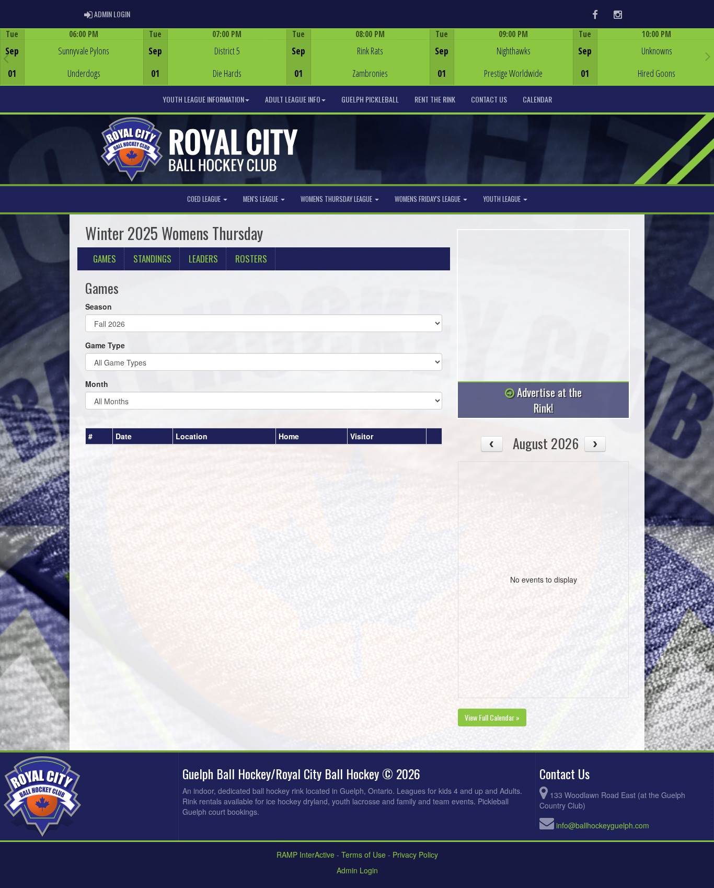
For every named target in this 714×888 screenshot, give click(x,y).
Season (98, 306)
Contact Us (489, 99)
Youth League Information (203, 99)
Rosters (251, 258)
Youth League (502, 199)
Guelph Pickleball (370, 99)
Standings (152, 258)
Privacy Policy (415, 854)
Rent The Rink (434, 99)
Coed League (204, 199)
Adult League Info (292, 99)
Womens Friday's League (428, 199)
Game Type (105, 345)
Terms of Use (363, 854)
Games (104, 258)
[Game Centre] (72, 65)
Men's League (261, 199)
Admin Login (357, 870)
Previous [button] (6, 58)
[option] (71, 57)
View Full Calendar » (492, 717)
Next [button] (708, 56)
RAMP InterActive (306, 854)
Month (96, 384)
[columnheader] (99, 436)
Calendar (537, 99)
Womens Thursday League (337, 199)
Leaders (203, 258)
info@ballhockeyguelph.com (602, 825)
